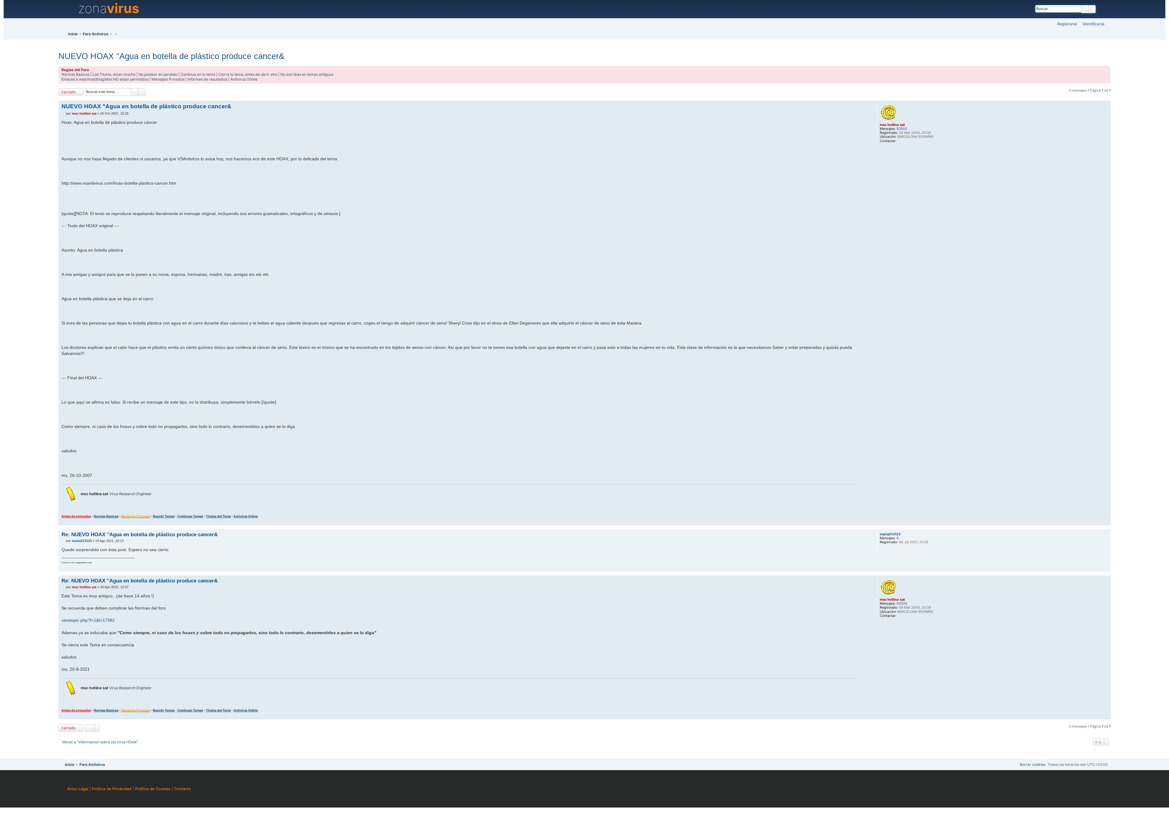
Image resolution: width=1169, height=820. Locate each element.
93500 (902, 129)
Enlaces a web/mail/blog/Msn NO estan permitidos (105, 79)
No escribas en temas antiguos (306, 74)
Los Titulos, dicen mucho (114, 74)
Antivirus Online (244, 79)
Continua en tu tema (198, 74)
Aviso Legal (77, 789)
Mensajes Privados (168, 79)
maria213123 (890, 534)
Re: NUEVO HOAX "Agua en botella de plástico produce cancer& (139, 534)
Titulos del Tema (218, 516)
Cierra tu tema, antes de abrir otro (247, 74)
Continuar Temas (190, 516)
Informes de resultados (207, 79)
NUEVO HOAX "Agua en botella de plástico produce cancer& (171, 56)
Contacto (182, 789)
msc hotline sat (892, 125)
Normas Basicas (75, 74)
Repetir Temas (164, 516)
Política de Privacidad (112, 789)
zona (108, 8)
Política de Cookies (152, 789)
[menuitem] (1091, 24)
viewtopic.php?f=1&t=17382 (88, 620)
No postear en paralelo (158, 74)
